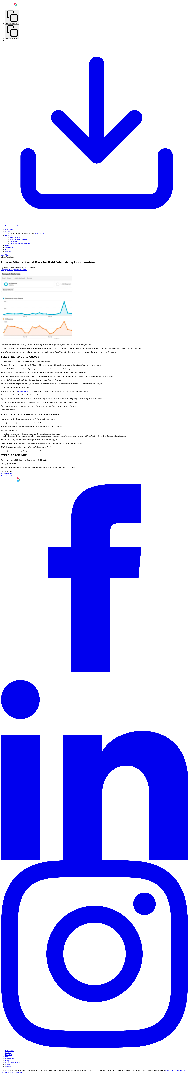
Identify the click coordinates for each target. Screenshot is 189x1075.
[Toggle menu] (9, 255)
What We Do (9, 230)
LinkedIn (9, 473)
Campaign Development (9, 270)
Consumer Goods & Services (20, 243)
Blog (7, 249)
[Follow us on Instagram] (94, 1047)
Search (24, 270)
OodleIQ (8, 232)
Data (20, 270)
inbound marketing (24, 391)
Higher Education (16, 237)
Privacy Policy (170, 1070)
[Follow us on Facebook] (94, 671)
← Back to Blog (6, 475)
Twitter (3, 473)
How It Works (40, 233)
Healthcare (13, 241)
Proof (7, 245)
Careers (7, 251)
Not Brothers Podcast (12, 1063)
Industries (8, 235)
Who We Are (9, 247)
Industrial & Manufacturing (19, 239)
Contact (8, 1066)
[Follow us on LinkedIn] (94, 859)
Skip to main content (8, 2)
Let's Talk (4, 255)
